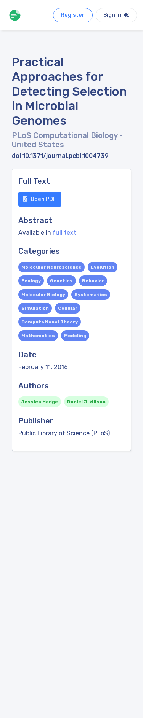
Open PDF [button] (43, 199)
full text (64, 232)
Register (73, 15)
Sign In (112, 15)
